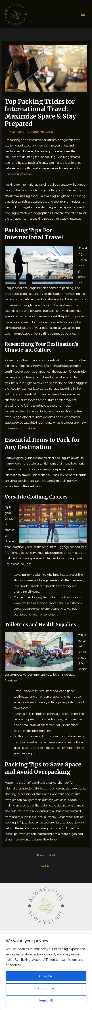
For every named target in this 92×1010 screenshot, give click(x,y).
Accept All (46, 976)
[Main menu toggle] (83, 14)
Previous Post (46, 855)
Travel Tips (14, 132)
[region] (46, 972)
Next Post (46, 866)
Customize (46, 988)
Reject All (46, 1000)
